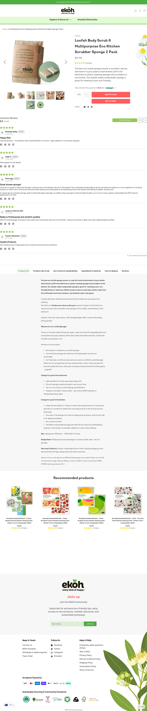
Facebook (58, 645)
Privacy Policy (86, 655)
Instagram (58, 652)
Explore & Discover (59, 19)
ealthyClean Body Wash (54, 394)
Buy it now (110, 101)
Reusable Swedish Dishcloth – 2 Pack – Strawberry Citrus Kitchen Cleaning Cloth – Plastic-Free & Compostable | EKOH (55, 521)
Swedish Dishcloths (88, 19)
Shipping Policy (86, 663)
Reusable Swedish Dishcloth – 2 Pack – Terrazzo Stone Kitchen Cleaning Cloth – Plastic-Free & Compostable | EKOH (128, 521)
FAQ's (79, 461)
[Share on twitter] (5, 145)
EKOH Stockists (29, 649)
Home (4, 29)
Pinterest (58, 656)
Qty (79, 95)
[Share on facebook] (1, 144)
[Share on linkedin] (13, 145)
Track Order (27, 656)
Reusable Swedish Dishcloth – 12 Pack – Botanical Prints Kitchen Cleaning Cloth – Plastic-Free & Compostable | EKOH (19, 521)
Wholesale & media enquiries (34, 652)
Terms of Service (87, 670)
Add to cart (111, 94)
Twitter (57, 649)
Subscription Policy (88, 666)
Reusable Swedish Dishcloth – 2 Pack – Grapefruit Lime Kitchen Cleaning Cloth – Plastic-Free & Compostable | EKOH (92, 521)
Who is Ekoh (85, 652)
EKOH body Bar (88, 391)
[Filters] (140, 120)
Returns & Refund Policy (90, 659)
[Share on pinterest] (9, 144)
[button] (80, 63)
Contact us (27, 645)
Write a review (124, 120)
